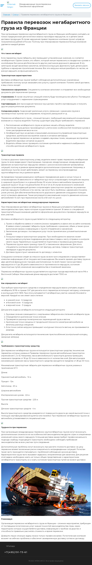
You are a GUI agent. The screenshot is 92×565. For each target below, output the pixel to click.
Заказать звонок (81, 5)
